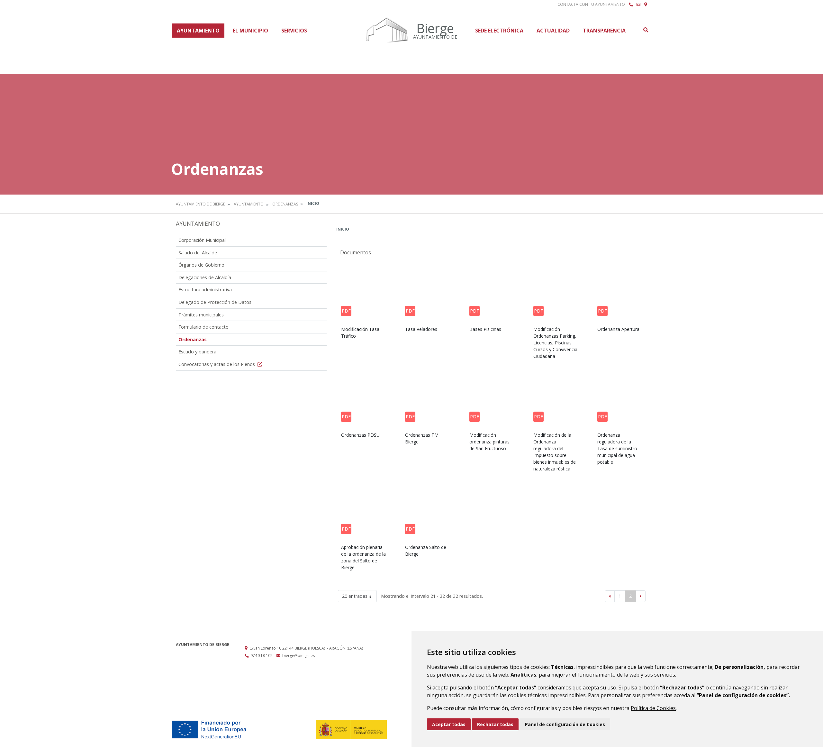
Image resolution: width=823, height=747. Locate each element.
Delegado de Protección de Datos (214, 302)
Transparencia (604, 30)
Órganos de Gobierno (201, 265)
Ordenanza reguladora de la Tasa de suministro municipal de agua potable (617, 448)
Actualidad (553, 30)
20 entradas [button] (354, 596)
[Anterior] (610, 596)
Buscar (645, 29)
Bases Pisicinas (485, 329)
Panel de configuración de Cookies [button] (565, 724)
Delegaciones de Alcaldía (204, 277)
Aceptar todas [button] (449, 724)
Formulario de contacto (203, 327)
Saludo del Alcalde (197, 253)
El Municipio (250, 30)
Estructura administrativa (205, 290)
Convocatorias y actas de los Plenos (217, 364)
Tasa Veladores (421, 329)
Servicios (294, 30)
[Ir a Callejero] (645, 4)
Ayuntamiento (198, 30)
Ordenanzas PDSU (360, 435)
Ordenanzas (285, 204)
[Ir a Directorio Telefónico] (631, 4)
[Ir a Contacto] (638, 4)
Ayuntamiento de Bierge (200, 204)
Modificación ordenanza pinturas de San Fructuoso (489, 441)
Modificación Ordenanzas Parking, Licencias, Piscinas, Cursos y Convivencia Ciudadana (555, 342)
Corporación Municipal (202, 240)
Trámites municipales (201, 315)
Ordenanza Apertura (618, 329)
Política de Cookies (653, 708)
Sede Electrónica (499, 30)
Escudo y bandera (197, 352)
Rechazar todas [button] (495, 724)
